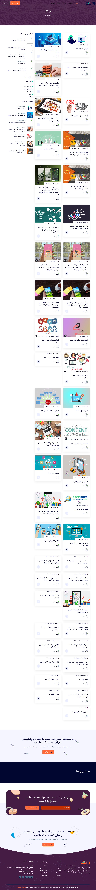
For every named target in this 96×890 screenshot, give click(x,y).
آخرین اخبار (58, 875)
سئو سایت (29, 92)
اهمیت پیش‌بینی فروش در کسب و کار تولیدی (76, 68)
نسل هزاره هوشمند (22, 887)
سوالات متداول (43, 868)
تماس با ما (52, 3)
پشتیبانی (14, 3)
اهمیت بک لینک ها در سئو (79, 340)
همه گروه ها (29, 81)
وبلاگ (64, 3)
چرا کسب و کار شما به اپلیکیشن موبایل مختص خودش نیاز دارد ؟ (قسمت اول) (49, 305)
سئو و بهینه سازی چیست (80, 712)
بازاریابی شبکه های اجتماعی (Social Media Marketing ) (78, 227)
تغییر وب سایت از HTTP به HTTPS (79, 544)
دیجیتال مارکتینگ (22, 63)
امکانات (59, 870)
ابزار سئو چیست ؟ (82, 411)
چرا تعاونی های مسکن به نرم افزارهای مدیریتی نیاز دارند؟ (78, 153)
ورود (4, 3)
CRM (30, 97)
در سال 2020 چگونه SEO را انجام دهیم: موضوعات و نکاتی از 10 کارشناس (48, 229)
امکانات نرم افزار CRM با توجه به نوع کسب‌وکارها (48, 119)
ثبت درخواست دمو (31, 808)
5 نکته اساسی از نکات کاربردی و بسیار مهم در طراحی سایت (77, 579)
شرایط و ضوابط (43, 873)
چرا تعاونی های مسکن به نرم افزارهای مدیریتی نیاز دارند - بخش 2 (48, 85)
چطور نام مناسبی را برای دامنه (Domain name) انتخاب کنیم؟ (77, 628)
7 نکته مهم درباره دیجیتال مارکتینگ (79, 376)
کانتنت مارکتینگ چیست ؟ (79, 444)
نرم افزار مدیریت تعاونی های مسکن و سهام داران (79, 187)
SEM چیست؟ (83, 679)
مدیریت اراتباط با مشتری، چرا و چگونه (49, 150)
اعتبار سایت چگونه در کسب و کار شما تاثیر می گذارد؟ (48, 444)
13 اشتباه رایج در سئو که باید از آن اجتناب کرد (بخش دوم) (48, 562)
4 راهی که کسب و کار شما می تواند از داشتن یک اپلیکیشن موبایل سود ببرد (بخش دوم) (76, 267)
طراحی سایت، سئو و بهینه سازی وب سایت (16, 70)
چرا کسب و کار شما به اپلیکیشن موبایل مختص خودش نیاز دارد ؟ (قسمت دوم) (77, 305)
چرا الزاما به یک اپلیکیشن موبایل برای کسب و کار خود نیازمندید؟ (49, 512)
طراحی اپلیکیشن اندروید (51, 357)
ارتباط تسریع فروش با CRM (79, 116)
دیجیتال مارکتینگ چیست (51, 679)
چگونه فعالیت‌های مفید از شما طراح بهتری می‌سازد (78, 646)
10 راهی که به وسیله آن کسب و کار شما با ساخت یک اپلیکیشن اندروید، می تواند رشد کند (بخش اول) (48, 191)
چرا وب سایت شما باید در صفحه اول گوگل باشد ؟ (77, 663)
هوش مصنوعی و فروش (80, 49)
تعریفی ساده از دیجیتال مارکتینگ (48, 411)
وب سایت (29, 84)
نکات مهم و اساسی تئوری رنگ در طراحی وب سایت (77, 562)
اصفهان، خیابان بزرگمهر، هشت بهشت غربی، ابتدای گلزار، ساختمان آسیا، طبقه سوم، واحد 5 (20, 868)
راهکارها (71, 3)
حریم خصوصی (43, 870)
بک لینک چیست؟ (53, 473)
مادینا (30, 94)
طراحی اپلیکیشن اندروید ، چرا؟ (49, 541)
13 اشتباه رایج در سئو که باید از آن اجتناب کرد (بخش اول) (48, 579)
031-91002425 (26, 874)
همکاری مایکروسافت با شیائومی (18, 40)
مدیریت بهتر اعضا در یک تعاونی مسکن (49, 51)
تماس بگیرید (47, 752)
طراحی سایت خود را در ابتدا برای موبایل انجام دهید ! (49, 646)
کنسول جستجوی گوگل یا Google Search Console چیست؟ (16, 48)
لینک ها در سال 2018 (81, 509)
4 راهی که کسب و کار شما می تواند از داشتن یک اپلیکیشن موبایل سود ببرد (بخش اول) (48, 267)
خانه (76, 3)
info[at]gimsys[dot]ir (24, 871)
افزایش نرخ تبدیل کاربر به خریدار (48, 662)
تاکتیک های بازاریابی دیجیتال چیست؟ (49, 596)
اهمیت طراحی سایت (52, 694)
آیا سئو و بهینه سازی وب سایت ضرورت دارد (49, 628)
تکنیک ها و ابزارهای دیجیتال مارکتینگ (50, 341)
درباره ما (59, 3)
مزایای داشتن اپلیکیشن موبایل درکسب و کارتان (78, 611)
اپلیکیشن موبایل (28, 89)
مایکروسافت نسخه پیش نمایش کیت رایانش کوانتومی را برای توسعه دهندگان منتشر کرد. (17, 56)
